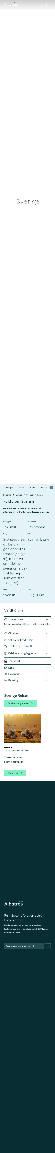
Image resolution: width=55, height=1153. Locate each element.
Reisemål (7, 495)
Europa (19, 495)
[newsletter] (48, 946)
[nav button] (51, 487)
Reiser (21, 487)
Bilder (33, 487)
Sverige (9, 487)
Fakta (44, 487)
